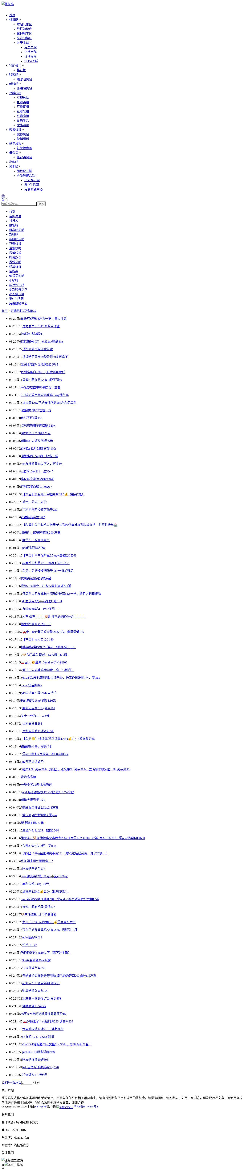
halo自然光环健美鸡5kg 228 (40, 1067)
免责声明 (30, 47)
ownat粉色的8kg (31, 685)
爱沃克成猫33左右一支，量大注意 (44, 318)
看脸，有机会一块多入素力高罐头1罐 (46, 586)
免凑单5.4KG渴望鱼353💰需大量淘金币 (49, 922)
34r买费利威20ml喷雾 (36, 960)
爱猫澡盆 (23, 125)
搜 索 (41, 203)
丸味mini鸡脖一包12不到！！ (41, 609)
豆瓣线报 (15, 93)
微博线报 (15, 129)
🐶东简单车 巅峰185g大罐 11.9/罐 (44, 654)
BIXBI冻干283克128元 (36, 433)
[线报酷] (8, 4)
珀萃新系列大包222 (35, 990)
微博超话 (23, 139)
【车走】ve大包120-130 (38, 639)
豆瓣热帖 (23, 97)
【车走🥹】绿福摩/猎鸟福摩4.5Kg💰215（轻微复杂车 (58, 738)
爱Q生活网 (31, 184)
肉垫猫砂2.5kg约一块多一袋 (39, 456)
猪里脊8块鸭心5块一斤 (36, 624)
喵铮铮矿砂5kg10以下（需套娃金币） (46, 952)
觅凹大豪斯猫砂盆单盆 (37, 349)
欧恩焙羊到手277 (33, 868)
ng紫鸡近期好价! (33, 761)
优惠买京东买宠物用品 (36, 578)
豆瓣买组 (23, 102)
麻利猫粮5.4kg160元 (35, 884)
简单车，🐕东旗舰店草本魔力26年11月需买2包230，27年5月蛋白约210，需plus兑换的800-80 (83, 838)
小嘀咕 (13, 161)
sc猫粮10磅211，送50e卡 (37, 471)
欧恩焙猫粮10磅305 (35, 1059)
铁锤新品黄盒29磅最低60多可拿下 (45, 356)
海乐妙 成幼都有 (32, 334)
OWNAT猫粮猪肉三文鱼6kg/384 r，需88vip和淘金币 (57, 1044)
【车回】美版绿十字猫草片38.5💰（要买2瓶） (53, 494)
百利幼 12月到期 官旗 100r (38, 448)
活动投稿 (30, 56)
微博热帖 (23, 134)
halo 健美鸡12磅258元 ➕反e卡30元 (44, 876)
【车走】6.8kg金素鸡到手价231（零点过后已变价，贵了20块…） (64, 853)
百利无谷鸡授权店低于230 (39, 509)
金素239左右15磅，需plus (39, 845)
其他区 (13, 166)
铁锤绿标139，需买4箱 (36, 746)
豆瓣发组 (23, 111)
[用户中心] (3, 196)
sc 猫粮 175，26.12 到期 (38, 1036)
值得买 (13, 152)
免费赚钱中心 (33, 189)
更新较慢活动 (26, 175)
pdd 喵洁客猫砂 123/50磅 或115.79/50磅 (48, 792)
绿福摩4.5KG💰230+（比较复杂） (45, 891)
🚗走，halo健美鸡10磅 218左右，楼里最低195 (53, 631)
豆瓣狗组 (23, 116)
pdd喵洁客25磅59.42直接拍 (39, 693)
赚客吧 (13, 74)
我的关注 (15, 65)
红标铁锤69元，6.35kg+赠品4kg (42, 341)
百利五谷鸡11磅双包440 (38, 731)
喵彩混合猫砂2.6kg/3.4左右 (40, 807)
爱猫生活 (23, 120)
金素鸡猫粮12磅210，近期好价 (42, 1029)
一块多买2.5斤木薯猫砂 (36, 784)
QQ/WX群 (31, 61)
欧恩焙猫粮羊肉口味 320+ (38, 425)
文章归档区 (24, 38)
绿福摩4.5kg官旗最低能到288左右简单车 (49, 402)
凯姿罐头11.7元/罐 (34, 1075)
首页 (12, 15)
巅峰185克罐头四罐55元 (37, 440)
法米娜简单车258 (33, 968)
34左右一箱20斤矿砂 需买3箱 (41, 998)
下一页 (10, 1082)
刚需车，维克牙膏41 (36, 540)
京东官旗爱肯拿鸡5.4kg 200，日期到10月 (49, 929)
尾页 (18, 1082)
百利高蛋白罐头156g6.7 (36, 486)
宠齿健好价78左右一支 (36, 410)
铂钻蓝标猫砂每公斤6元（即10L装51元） (48, 647)
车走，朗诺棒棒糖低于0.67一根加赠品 (47, 570)
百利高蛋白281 (32, 723)
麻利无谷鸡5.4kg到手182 (38, 708)
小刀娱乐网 (32, 180)
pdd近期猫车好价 (33, 547)
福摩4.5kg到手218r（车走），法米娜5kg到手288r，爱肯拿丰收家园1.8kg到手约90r (76, 769)
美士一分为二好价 (34, 502)
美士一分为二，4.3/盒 (35, 715)
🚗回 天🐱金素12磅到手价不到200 (44, 662)
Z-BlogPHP (41, 1106)
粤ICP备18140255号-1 (86, 1106)
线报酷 (13, 19)
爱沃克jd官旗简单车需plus (39, 815)
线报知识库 (24, 29)
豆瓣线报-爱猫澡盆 (23, 311)
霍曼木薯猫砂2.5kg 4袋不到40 (42, 379)
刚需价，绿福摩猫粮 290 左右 (40, 532)
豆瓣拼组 (23, 106)
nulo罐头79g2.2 (32, 937)
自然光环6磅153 (31, 418)
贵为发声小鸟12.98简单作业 (41, 326)
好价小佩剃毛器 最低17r (38, 906)
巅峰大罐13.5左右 (34, 1006)
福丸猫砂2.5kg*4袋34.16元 (38, 700)
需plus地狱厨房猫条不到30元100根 (45, 754)
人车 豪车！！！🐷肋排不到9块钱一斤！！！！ (54, 616)
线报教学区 (24, 33)
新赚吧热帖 (24, 88)
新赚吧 (13, 84)
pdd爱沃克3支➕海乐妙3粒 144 (41, 601)
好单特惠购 (24, 148)
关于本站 (23, 42)
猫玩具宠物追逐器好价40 (37, 479)
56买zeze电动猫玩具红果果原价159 (44, 1013)
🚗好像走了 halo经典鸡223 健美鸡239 (47, 1021)
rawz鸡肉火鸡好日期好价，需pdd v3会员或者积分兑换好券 (60, 899)
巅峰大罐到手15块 (33, 800)
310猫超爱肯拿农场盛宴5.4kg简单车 (45, 395)
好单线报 (15, 143)
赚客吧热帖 (24, 79)
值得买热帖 (24, 157)
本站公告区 (24, 24)
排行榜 (21, 70)
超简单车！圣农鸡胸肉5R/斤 (41, 983)
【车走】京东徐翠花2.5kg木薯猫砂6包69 (49, 555)
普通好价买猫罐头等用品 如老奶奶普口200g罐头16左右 (59, 975)
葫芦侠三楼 (24, 171)
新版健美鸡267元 (32, 822)
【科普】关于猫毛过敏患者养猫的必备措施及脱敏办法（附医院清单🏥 (70, 525)
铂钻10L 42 (29, 945)
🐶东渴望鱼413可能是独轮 (39, 914)
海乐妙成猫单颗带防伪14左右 (40, 387)
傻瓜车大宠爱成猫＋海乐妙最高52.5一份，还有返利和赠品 (61, 593)
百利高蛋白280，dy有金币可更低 (43, 372)
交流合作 (30, 51)
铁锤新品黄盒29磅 (33, 517)
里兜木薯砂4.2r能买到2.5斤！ (40, 364)
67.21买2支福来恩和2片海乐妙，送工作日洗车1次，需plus (61, 677)
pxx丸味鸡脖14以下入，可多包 (41, 463)
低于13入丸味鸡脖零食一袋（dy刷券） (48, 670)
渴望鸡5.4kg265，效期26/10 (40, 830)
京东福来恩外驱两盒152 (37, 861)
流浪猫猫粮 (28, 777)
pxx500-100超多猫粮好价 (38, 1052)
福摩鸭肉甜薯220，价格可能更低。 (46, 563)
